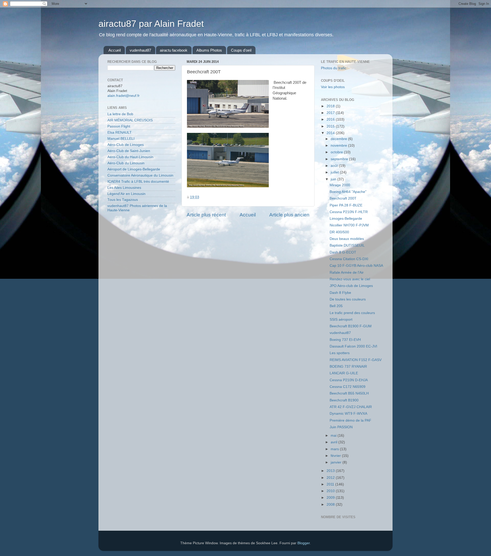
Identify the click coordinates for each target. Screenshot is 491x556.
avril (334, 442)
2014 (331, 133)
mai (334, 435)
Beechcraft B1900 (344, 400)
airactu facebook (173, 50)
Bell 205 (336, 306)
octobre (337, 152)
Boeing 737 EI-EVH (345, 340)
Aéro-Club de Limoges (125, 145)
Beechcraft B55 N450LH (349, 393)
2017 (331, 113)
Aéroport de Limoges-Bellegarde (133, 169)
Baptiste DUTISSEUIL (347, 245)
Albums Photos (209, 50)
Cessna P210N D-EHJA (349, 380)
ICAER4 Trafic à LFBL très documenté (138, 181)
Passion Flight (118, 126)
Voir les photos (333, 87)
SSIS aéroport (341, 319)
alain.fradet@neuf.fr (123, 96)
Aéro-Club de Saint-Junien (128, 151)
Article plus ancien (289, 214)
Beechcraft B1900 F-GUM (351, 326)
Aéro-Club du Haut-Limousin (130, 157)
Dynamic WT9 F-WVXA (348, 413)
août (335, 166)
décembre (339, 139)
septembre (340, 159)
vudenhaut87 (140, 50)
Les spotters (340, 353)
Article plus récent (206, 214)
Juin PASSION (341, 427)
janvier (336, 462)
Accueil (114, 50)
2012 (331, 478)
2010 (331, 491)
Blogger (303, 543)
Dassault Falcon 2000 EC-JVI (353, 346)
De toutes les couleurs (348, 299)
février (336, 456)
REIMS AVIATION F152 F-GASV (356, 360)
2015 (331, 126)
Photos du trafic (333, 68)
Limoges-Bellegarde (346, 219)
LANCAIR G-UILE (344, 373)
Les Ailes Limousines (124, 188)
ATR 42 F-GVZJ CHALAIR (351, 407)
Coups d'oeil (241, 50)
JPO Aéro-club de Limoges (351, 286)
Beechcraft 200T (343, 198)
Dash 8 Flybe (340, 293)
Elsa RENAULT (119, 132)
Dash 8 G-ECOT (343, 252)
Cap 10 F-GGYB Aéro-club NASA (356, 266)
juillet (335, 172)
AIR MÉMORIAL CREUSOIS (130, 120)
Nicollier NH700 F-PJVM (349, 225)
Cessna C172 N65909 (347, 387)
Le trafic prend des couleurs (352, 313)
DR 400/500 (339, 232)
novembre (339, 145)
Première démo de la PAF (350, 420)
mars (335, 449)
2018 (331, 106)
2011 (331, 484)
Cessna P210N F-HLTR (349, 212)
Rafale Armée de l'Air (347, 272)
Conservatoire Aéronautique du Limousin (140, 175)
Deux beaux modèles (347, 239)
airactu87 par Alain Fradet (151, 23)
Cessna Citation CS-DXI (349, 259)
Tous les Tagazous (122, 200)
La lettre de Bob (120, 114)
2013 (331, 471)
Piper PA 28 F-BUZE (346, 205)
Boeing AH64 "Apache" (348, 192)
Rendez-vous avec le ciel (350, 279)
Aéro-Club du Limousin (125, 163)
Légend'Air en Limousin (126, 194)
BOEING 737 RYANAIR (348, 366)
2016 (331, 119)
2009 (331, 498)
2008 (331, 504)
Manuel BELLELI (121, 139)
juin (334, 179)
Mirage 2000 (340, 185)
